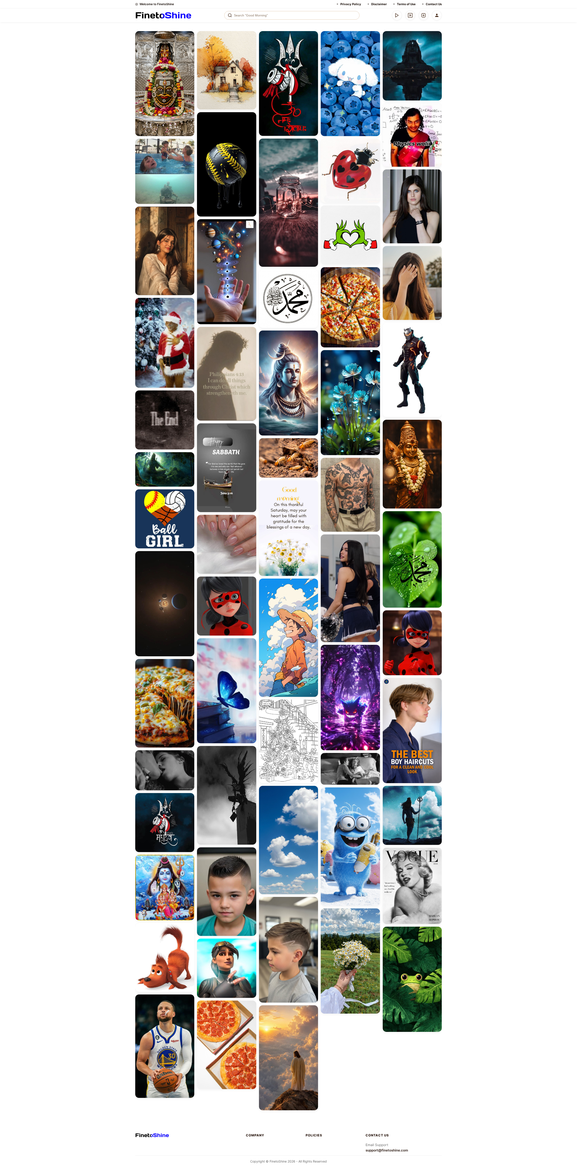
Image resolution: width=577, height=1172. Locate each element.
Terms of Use (406, 4)
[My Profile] (437, 15)
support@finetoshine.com (387, 1150)
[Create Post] (423, 15)
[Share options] (189, 36)
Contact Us (434, 4)
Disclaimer (379, 4)
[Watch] (410, 15)
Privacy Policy (350, 4)
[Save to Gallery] (189, 44)
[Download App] (397, 15)
